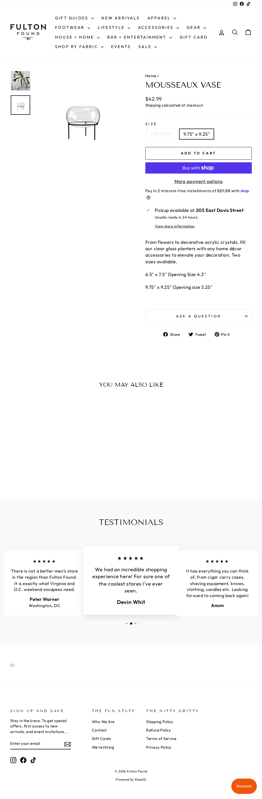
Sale (145, 46)
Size (151, 124)
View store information (175, 226)
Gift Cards (101, 738)
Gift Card (194, 37)
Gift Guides (72, 17)
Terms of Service (161, 738)
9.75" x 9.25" (196, 134)
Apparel (159, 17)
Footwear (70, 27)
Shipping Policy (159, 721)
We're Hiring (103, 747)
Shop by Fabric (77, 46)
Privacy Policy (158, 747)
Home (150, 75)
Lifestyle (112, 27)
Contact (99, 730)
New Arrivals (120, 17)
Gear (194, 27)
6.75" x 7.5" (162, 134)
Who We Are (103, 721)
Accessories (156, 27)
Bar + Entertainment (137, 37)
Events (121, 46)
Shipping (153, 105)
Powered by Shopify (131, 779)
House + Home (75, 37)
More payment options (198, 181)
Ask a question (198, 316)
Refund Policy (158, 730)
